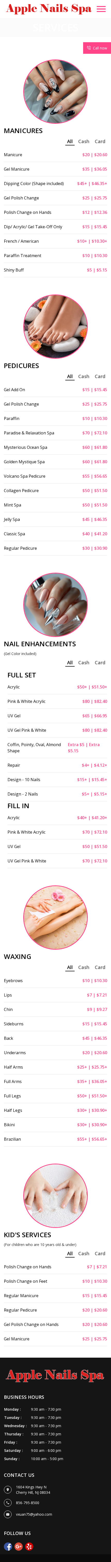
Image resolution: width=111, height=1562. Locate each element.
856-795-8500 (27, 1502)
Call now (100, 48)
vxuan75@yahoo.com (34, 1514)
